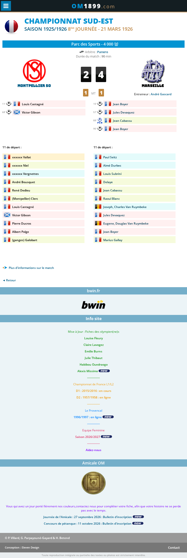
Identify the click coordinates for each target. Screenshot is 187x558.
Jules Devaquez (114, 215)
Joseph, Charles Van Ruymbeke (125, 207)
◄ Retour (9, 280)
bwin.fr (93, 290)
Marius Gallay (112, 240)
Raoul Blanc (111, 199)
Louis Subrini (112, 174)
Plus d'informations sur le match (31, 268)
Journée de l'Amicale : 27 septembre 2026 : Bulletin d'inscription (88, 517)
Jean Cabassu (112, 190)
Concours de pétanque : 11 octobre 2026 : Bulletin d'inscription (88, 523)
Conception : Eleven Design (22, 547)
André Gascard (161, 94)
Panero (102, 52)
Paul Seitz (110, 157)
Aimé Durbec (112, 165)
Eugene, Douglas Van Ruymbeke (126, 223)
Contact (174, 547)
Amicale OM (93, 463)
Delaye (108, 182)
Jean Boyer (110, 232)
